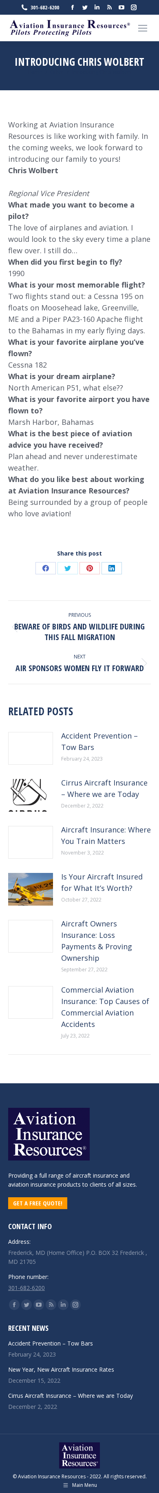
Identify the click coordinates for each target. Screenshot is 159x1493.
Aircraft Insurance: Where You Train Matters (106, 835)
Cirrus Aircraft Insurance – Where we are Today (104, 788)
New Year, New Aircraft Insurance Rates (61, 1369)
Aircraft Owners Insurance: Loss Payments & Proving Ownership (96, 941)
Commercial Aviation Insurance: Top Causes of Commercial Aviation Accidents (105, 1007)
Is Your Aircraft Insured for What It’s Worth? (102, 882)
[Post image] (30, 748)
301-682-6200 (45, 7)
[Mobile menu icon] (143, 28)
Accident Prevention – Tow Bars (99, 741)
